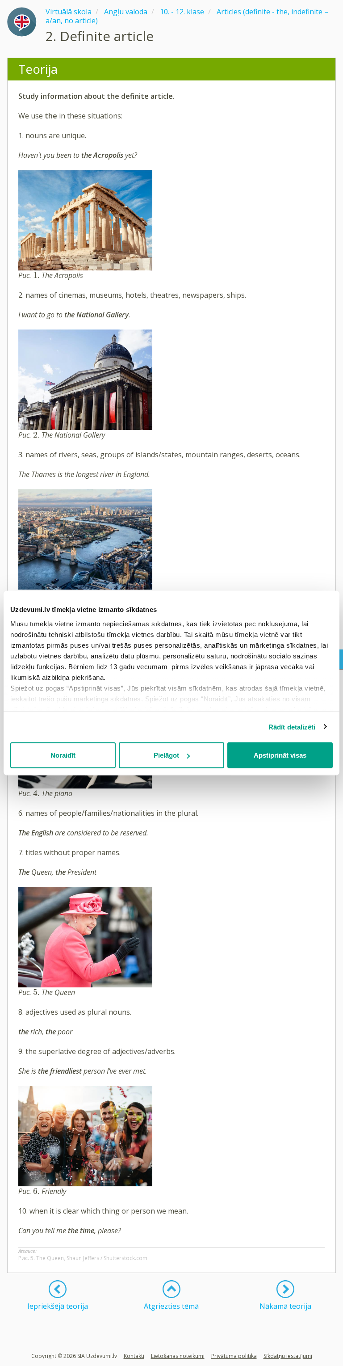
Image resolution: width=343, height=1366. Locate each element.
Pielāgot (166, 755)
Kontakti (134, 1356)
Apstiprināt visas (280, 755)
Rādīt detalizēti (292, 726)
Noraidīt (62, 755)
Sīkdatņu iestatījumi (288, 1356)
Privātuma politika (234, 1356)
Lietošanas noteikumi (178, 1356)
